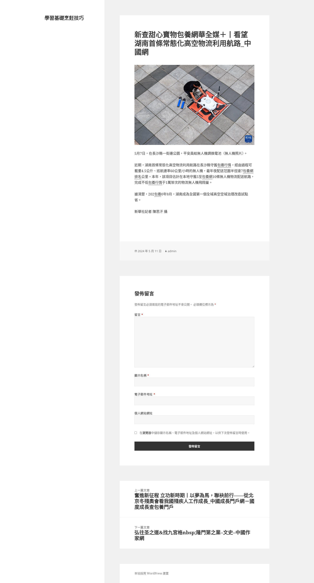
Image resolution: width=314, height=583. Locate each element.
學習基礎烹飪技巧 (64, 18)
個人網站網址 (143, 413)
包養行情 (224, 165)
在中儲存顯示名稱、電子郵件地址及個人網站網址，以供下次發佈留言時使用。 (195, 433)
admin (172, 251)
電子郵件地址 (144, 394)
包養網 (207, 176)
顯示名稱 (141, 375)
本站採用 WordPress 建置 (151, 573)
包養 (157, 194)
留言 (138, 315)
